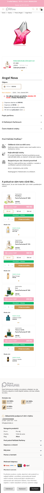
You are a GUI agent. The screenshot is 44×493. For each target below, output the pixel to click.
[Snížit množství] (5, 219)
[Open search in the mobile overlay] (33, 9)
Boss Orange (16, 276)
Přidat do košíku (24, 219)
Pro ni (5, 431)
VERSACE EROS (16, 317)
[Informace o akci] (6, 207)
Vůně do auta (20, 434)
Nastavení (22, 489)
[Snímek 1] (18, 234)
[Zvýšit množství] (12, 219)
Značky (10, 12)
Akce (18, 436)
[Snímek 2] (19, 322)
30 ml (8, 211)
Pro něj (18, 431)
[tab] (22, 70)
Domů (3, 12)
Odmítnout (9, 489)
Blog (5, 436)
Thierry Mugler (19, 12)
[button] (22, 115)
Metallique (15, 230)
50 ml (19, 211)
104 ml (29, 211)
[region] (22, 33)
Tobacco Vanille (16, 359)
